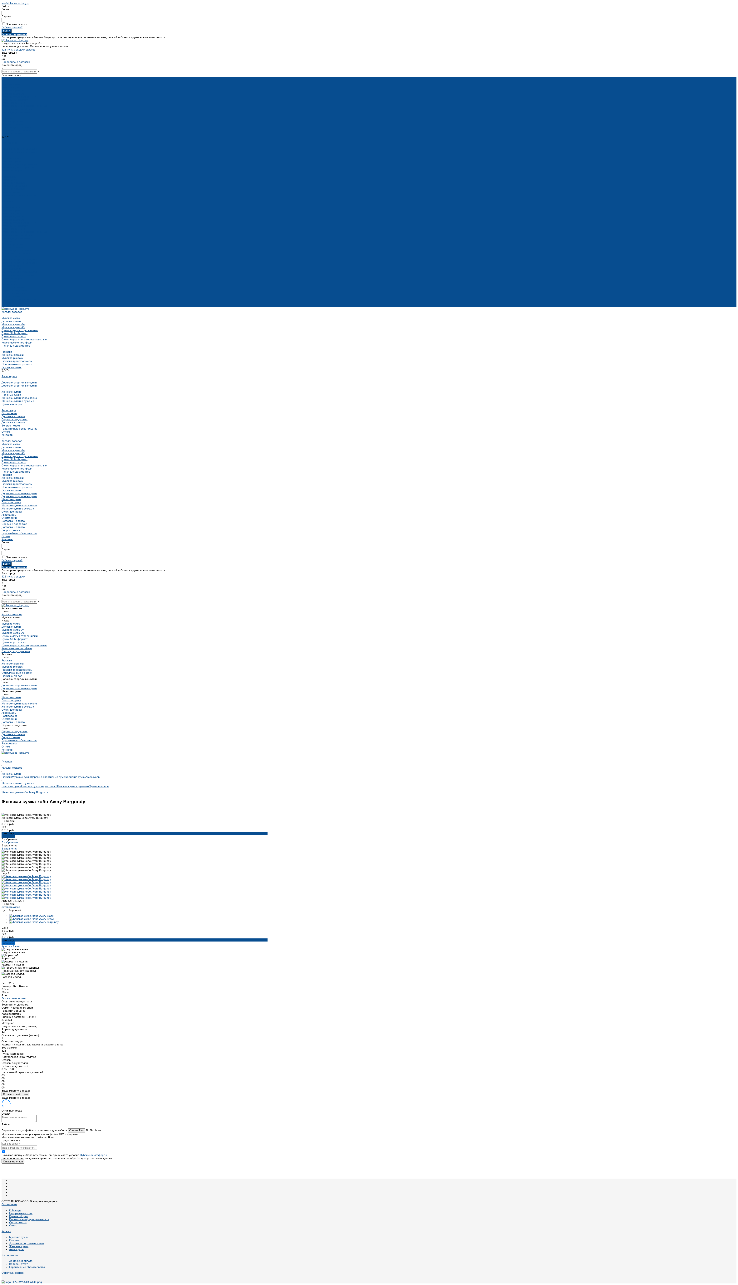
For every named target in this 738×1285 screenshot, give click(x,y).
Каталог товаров (12, 207)
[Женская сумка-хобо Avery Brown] (32, 918)
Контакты (7, 305)
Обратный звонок (12, 1272)
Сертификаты (18, 1222)
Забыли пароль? (12, 27)
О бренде (15, 1210)
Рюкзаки (7, 118)
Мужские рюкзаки (12, 124)
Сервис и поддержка (14, 290)
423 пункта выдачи (13, 576)
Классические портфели (17, 108)
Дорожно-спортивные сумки (19, 148)
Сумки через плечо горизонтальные (24, 105)
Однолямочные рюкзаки (17, 130)
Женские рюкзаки (13, 121)
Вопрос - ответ (11, 191)
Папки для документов (16, 112)
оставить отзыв (11, 906)
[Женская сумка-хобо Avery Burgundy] (34, 921)
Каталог (6, 1231)
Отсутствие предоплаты (17, 1001)
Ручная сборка (18, 1216)
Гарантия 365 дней (14, 1010)
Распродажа (9, 142)
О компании (9, 284)
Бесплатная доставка (15, 1004)
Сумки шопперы (12, 170)
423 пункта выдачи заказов (18, 49)
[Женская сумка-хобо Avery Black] (31, 915)
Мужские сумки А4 (13, 90)
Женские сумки (11, 158)
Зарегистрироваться (14, 34)
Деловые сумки (11, 87)
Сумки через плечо (14, 102)
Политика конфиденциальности (29, 1219)
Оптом (6, 302)
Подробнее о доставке (16, 61)
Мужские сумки (11, 84)
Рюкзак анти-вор (12, 133)
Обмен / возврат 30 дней (17, 1007)
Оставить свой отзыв (15, 1094)
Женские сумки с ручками (18, 167)
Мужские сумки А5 (13, 93)
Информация (10, 1255)
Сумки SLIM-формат (14, 99)
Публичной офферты (93, 1154)
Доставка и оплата (13, 188)
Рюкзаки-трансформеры (17, 127)
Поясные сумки (11, 161)
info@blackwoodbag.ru (15, 3)
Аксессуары (9, 176)
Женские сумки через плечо (19, 164)
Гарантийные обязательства (19, 195)
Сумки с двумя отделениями (20, 96)
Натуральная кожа (20, 1213)
